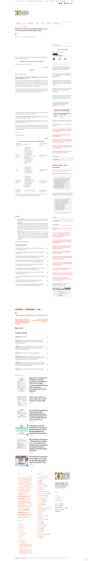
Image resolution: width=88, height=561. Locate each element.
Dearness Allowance (41, 491)
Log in (57, 495)
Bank (39, 480)
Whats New (18, 23)
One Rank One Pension (42, 519)
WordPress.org (59, 500)
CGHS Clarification (23, 482)
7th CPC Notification (21, 477)
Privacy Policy (63, 1)
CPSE (28, 487)
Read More (31, 393)
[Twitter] (61, 3)
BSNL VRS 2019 (41, 484)
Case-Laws (40, 487)
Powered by (55, 56)
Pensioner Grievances (28, 505)
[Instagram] (68, 3)
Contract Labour (23, 485)
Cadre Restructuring (41, 486)
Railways (39, 528)
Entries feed (58, 496)
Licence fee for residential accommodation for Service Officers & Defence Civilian (40, 320)
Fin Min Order (40, 502)
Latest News (55, 63)
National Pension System (24, 502)
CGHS (37, 23)
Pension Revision (41, 524)
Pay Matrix (40, 521)
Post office (40, 526)
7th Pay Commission (29, 1)
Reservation (40, 530)
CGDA (19, 482)
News (24, 23)
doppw (19, 491)
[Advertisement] (51, 13)
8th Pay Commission (39, 1)
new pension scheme (41, 515)
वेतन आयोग (39, 537)
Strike (22, 517)
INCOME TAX (40, 504)
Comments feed (59, 498)
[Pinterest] (64, 3)
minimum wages (27, 500)
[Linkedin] (66, 3)
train (23, 517)
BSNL (19, 480)
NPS (20, 538)
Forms (24, 493)
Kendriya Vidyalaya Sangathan (43, 508)
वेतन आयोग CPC (30, 23)
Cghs (39, 489)
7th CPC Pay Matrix (27, 477)
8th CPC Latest (19, 375)
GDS (25, 493)
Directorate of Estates (42, 497)
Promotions (21, 510)
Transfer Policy (27, 517)
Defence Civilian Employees (43, 493)
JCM (38, 506)
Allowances (40, 478)
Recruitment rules (22, 514)
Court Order (25, 487)
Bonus (39, 482)
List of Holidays (56, 23)
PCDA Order (26, 503)
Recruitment (26, 512)
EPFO (24, 491)
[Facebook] (71, 3)
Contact (46, 1)
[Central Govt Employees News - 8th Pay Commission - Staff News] (22, 15)
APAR (31, 479)
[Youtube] (59, 3)
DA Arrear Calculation (23, 542)
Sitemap (57, 1)
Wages (39, 536)
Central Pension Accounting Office (25, 480)
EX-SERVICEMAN (41, 500)
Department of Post (25, 489)
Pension (39, 523)
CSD (42, 23)
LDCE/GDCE (22, 500)
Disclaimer (52, 1)
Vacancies (21, 531)
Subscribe (55, 54)
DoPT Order (21, 1)
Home (16, 1)
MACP (39, 513)
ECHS (21, 491)
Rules (39, 532)
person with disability (26, 507)
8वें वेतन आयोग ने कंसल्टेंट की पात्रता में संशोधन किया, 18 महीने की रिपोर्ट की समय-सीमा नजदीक (37, 399)
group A (25, 494)
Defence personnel (41, 495)
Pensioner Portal (21, 506)
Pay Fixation (21, 503)
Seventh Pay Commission (42, 534)
